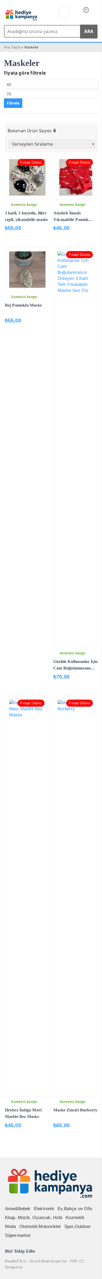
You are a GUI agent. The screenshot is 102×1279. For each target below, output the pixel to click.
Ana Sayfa (12, 47)
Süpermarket (18, 1235)
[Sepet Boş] (82, 13)
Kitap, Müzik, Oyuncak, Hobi (33, 1217)
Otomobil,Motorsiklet (40, 1226)
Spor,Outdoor (77, 1226)
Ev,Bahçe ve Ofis (75, 1208)
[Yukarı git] (91, 1270)
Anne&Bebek (18, 1208)
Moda (10, 1226)
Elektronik (44, 1208)
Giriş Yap (94, 13)
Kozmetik (75, 1217)
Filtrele (13, 103)
